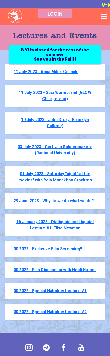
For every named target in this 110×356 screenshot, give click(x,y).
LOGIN (55, 13)
